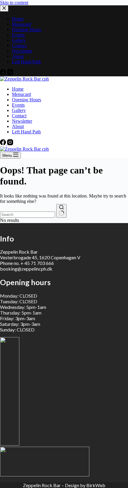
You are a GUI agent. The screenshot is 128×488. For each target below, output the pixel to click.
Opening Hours (26, 99)
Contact (19, 115)
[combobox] (27, 214)
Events (18, 105)
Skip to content (14, 2)
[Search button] (61, 211)
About (18, 126)
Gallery (19, 110)
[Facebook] (3, 143)
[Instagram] (10, 143)
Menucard (21, 94)
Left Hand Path (26, 131)
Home (18, 88)
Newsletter (22, 121)
